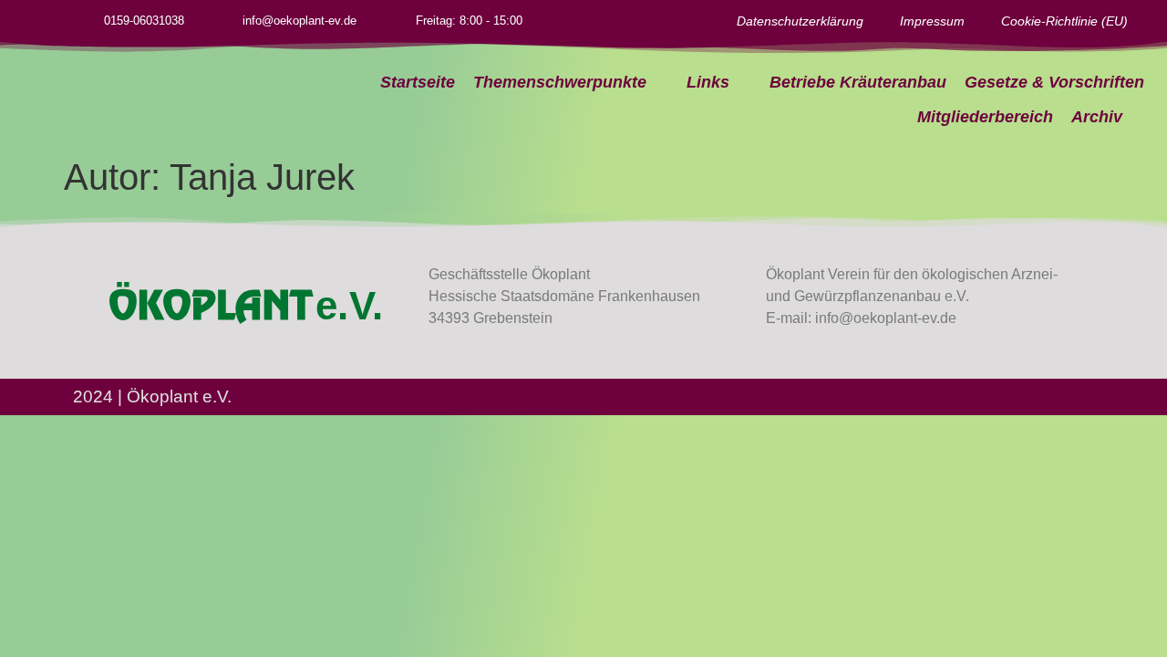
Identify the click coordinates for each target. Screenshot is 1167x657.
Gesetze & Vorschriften (1054, 82)
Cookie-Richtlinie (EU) (1064, 21)
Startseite (417, 82)
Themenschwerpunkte (559, 82)
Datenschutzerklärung (800, 21)
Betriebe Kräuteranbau (857, 82)
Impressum (932, 21)
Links (708, 82)
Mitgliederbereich (985, 117)
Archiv (1096, 117)
